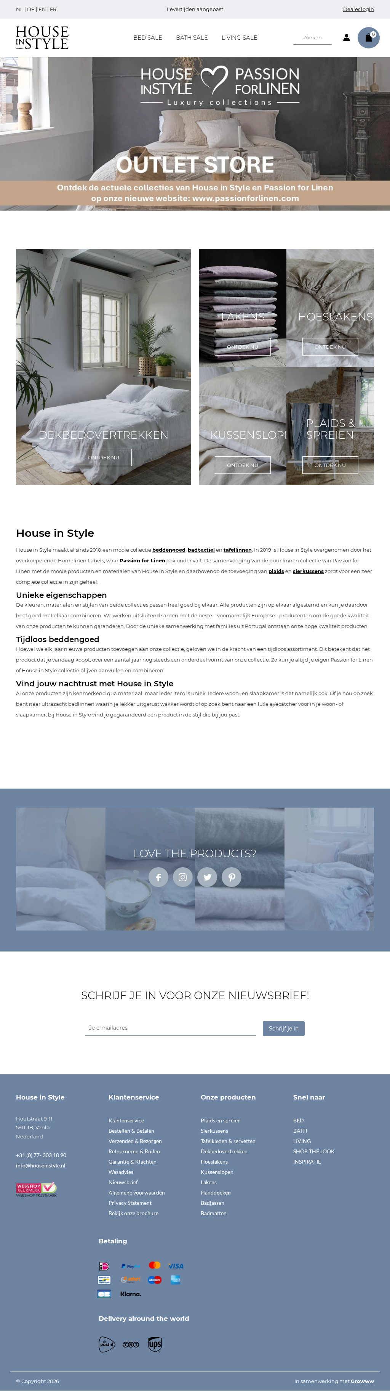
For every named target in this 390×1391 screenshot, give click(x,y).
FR (53, 9)
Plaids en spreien (221, 1120)
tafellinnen (238, 550)
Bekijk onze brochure (133, 1213)
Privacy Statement (130, 1202)
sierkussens (308, 571)
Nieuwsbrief (123, 1182)
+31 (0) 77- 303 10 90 (41, 1155)
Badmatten (214, 1213)
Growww (362, 1381)
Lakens (209, 1182)
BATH (300, 1130)
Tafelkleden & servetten (228, 1141)
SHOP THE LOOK (314, 1151)
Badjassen (212, 1202)
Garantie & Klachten (133, 1161)
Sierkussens (214, 1130)
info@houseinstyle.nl (41, 1165)
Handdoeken (216, 1192)
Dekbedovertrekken (224, 1151)
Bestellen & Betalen (131, 1130)
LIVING (302, 1141)
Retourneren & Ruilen (134, 1151)
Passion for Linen (142, 560)
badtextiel (201, 550)
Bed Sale (147, 37)
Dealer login (358, 9)
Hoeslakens (214, 1161)
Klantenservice (126, 1120)
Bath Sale (192, 37)
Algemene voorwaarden (137, 1192)
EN (42, 9)
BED (298, 1120)
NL (19, 9)
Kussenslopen (217, 1172)
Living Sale (239, 37)
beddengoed (168, 550)
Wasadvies (121, 1172)
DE (31, 9)
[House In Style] (42, 37)
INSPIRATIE (307, 1161)
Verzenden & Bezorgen (135, 1141)
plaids (276, 571)
